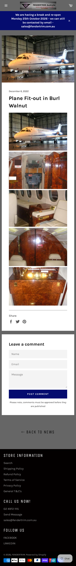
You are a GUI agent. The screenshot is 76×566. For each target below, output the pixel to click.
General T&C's (13, 491)
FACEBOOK (10, 537)
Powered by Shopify (36, 554)
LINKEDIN (9, 543)
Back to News (40, 432)
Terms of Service (14, 480)
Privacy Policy (12, 485)
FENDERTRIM (18, 554)
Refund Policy (12, 474)
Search (8, 463)
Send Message (13, 514)
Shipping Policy (14, 468)
